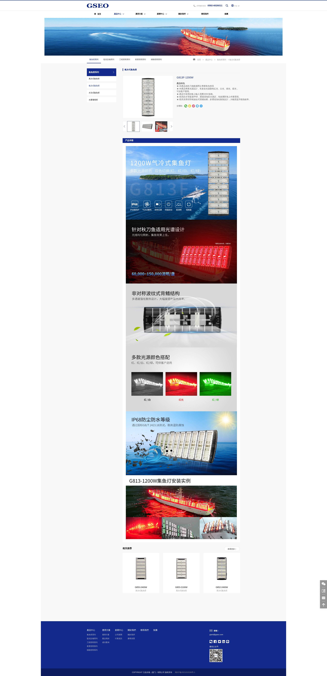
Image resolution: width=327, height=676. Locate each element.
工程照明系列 (124, 59)
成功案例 (105, 642)
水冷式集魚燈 (94, 93)
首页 (199, 60)
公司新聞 (118, 635)
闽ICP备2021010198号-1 (185, 672)
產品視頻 (105, 638)
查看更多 (231, 549)
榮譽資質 (131, 638)
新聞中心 (119, 630)
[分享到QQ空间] (197, 106)
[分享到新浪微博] (193, 106)
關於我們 (132, 630)
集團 (155, 630)
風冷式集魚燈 (94, 79)
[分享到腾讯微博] (189, 106)
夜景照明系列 (140, 59)
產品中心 (209, 60)
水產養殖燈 (93, 100)
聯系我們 (145, 630)
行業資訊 (118, 638)
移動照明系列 (156, 59)
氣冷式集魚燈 (94, 86)
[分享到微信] (185, 106)
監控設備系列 (108, 59)
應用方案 (106, 630)
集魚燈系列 (93, 59)
